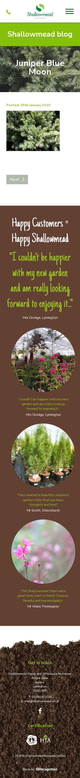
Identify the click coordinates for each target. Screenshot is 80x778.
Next (14, 179)
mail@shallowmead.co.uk (41, 701)
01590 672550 (42, 697)
